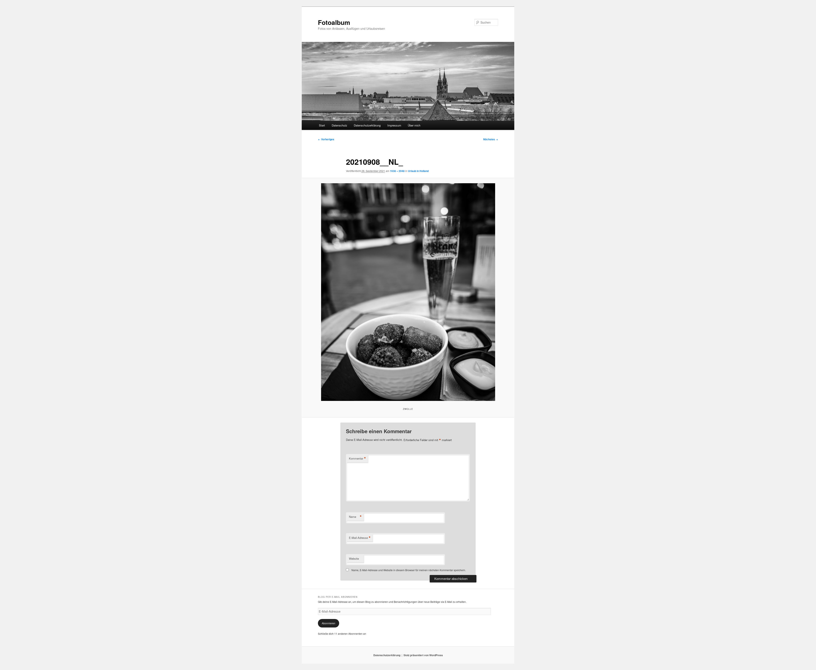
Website (354, 558)
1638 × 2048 (397, 171)
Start (322, 125)
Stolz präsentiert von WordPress (423, 655)
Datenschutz (339, 125)
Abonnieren (328, 623)
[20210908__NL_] (408, 292)
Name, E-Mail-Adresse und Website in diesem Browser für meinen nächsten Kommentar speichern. (408, 570)
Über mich (414, 125)
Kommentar (357, 458)
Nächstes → (490, 139)
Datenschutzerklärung (367, 125)
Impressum (394, 125)
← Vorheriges (326, 139)
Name (355, 516)
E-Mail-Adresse (360, 537)
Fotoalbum (334, 22)
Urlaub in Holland (418, 171)
